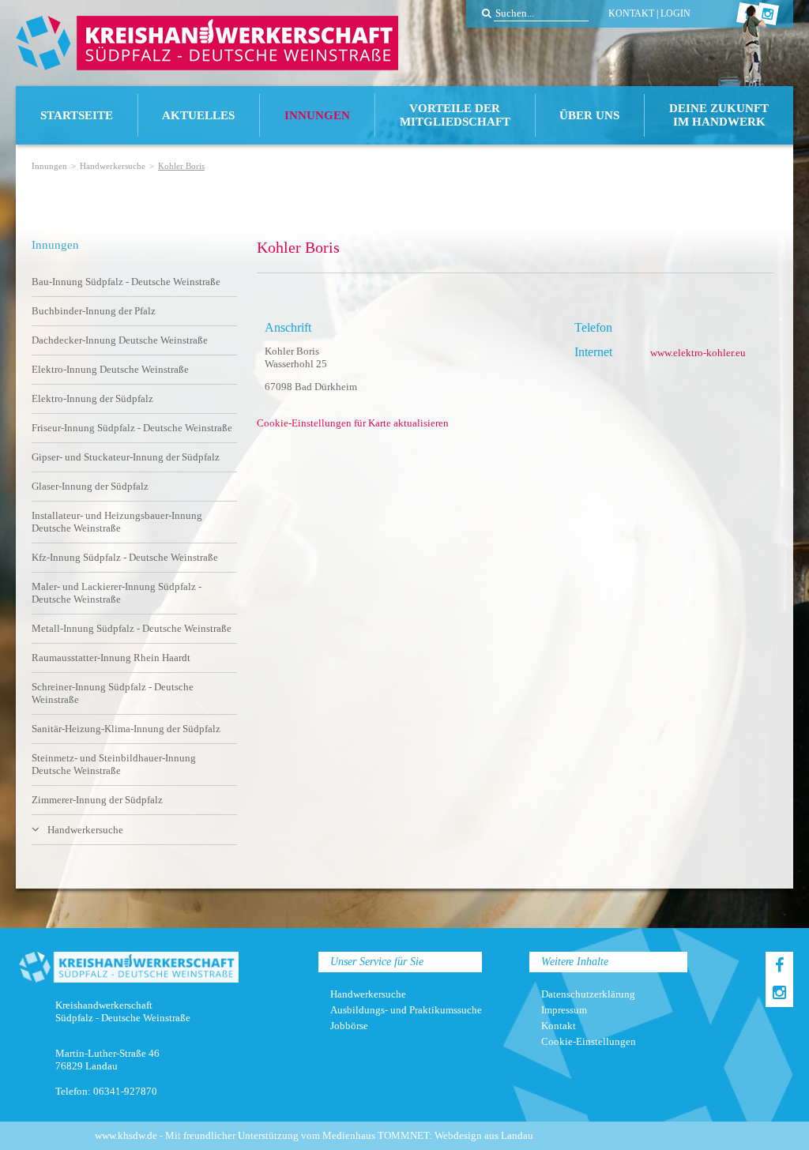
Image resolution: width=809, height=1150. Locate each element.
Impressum (564, 1010)
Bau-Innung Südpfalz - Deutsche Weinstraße (126, 282)
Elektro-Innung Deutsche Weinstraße (110, 369)
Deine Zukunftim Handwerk (719, 115)
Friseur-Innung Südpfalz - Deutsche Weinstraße (132, 428)
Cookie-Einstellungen (588, 1041)
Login (675, 13)
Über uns (589, 115)
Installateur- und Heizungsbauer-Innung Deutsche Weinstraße (117, 521)
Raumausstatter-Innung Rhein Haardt (111, 657)
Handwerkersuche (112, 166)
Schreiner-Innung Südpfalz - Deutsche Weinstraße (113, 693)
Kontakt (631, 13)
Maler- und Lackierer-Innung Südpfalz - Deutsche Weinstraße (116, 593)
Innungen (317, 115)
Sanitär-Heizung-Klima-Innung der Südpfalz (126, 729)
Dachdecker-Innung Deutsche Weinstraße (120, 340)
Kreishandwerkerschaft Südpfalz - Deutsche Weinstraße (207, 43)
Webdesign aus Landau (484, 1135)
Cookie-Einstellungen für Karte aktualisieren (353, 423)
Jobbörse (349, 1026)
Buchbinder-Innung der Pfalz (94, 311)
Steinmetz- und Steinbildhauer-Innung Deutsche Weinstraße (114, 764)
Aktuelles (198, 115)
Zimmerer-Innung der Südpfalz (97, 800)
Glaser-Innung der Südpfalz (90, 486)
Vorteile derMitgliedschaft (455, 115)
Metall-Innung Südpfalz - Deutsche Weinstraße (131, 628)
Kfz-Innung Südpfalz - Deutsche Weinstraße (125, 557)
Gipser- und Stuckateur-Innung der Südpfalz (126, 457)
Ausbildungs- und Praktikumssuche (406, 1010)
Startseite (76, 115)
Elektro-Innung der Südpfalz (92, 398)
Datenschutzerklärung (588, 994)
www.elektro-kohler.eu (698, 353)
